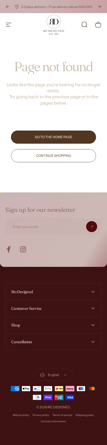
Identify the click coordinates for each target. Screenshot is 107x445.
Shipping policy (84, 415)
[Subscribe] (91, 226)
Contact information (53, 421)
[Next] (99, 6)
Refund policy (21, 415)
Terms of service (62, 415)
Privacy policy (41, 415)
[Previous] (8, 6)
